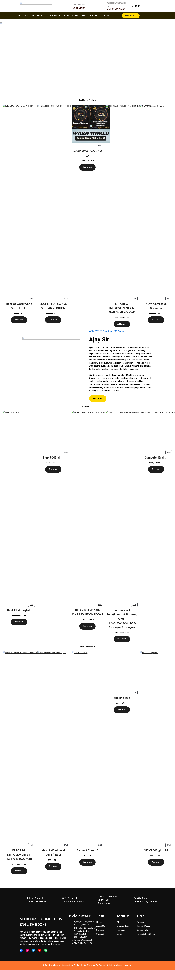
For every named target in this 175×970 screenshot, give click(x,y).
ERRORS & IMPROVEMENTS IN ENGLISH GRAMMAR (122, 308)
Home (99, 922)
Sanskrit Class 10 (87, 850)
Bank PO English (53, 457)
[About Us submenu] (28, 15)
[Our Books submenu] (44, 15)
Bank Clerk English (19, 610)
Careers (120, 934)
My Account (130, 15)
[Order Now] (87, 54)
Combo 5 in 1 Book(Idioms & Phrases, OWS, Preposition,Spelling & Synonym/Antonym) (122, 619)
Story (119, 922)
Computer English (156, 457)
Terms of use (143, 922)
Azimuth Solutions (107, 965)
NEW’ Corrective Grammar (156, 306)
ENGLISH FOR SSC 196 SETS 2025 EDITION (53, 306)
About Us (100, 926)
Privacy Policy (143, 926)
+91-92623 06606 (116, 9)
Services (100, 930)
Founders (121, 930)
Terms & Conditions (146, 934)
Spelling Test (122, 698)
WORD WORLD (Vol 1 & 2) (87, 153)
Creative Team (123, 926)
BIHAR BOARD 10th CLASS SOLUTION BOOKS (87, 612)
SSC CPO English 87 (156, 850)
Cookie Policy (143, 930)
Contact (100, 934)
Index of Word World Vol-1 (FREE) (19, 306)
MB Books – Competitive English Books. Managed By (74, 965)
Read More (97, 399)
